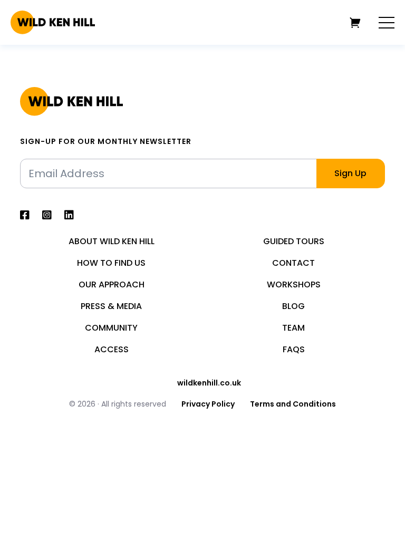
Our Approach (111, 285)
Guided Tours (293, 241)
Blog (293, 306)
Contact (293, 263)
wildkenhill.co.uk (209, 383)
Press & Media (111, 306)
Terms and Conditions (293, 404)
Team (293, 328)
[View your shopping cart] (355, 22)
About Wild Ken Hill (112, 241)
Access (111, 349)
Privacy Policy (208, 404)
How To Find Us (111, 263)
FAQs (294, 349)
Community (111, 328)
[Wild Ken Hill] (53, 22)
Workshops (294, 285)
